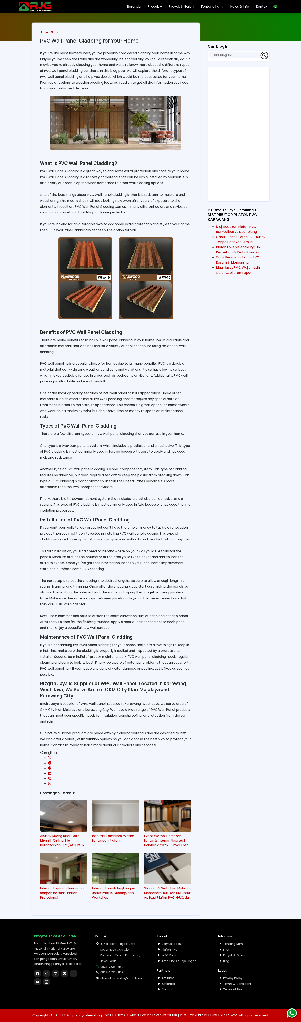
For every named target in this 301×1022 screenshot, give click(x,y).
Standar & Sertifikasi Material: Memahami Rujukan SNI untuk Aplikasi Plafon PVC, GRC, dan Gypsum (167, 893)
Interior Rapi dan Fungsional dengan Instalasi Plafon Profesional (62, 893)
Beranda (134, 6)
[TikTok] (47, 973)
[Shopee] (74, 973)
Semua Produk (172, 944)
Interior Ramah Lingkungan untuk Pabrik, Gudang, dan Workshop (113, 893)
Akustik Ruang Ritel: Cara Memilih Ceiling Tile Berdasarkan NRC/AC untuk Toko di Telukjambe (62, 840)
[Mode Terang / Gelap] (276, 6)
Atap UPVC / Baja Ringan (179, 961)
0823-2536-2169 (111, 967)
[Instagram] (47, 982)
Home (44, 32)
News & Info (239, 6)
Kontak (261, 6)
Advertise (168, 984)
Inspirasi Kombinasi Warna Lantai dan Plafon (113, 838)
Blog (54, 32)
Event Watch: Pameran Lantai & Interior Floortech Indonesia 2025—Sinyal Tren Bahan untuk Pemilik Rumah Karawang (166, 840)
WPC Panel (169, 955)
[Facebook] (38, 973)
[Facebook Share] (49, 763)
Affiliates (168, 978)
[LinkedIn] (56, 973)
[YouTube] (38, 982)
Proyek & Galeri (181, 6)
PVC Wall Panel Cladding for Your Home (89, 40)
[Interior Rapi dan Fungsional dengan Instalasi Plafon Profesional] (63, 868)
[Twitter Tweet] (49, 758)
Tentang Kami (212, 6)
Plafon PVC (169, 950)
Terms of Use (232, 989)
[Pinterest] (65, 973)
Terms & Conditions (237, 984)
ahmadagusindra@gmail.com (121, 978)
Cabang (167, 989)
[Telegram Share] (49, 768)
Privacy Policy (232, 978)
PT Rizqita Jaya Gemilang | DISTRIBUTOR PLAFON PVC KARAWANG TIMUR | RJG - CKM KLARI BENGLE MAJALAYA (149, 1015)
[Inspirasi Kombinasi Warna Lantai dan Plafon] (115, 815)
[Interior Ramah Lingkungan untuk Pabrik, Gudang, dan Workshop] (115, 868)
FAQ (226, 950)
